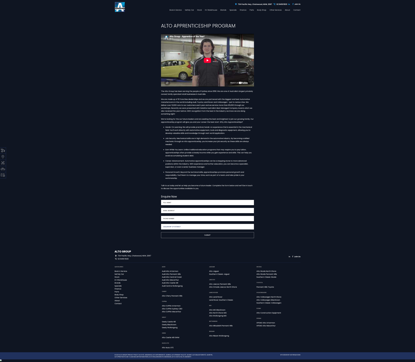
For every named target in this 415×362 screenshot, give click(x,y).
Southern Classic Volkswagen (268, 303)
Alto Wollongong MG (218, 316)
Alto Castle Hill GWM (170, 337)
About (287, 10)
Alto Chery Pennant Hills (172, 296)
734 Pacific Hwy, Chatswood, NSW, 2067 (255, 4)
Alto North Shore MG (218, 313)
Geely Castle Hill (169, 321)
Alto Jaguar (214, 271)
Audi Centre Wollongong (172, 286)
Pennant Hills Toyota (265, 287)
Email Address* (169, 210)
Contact (296, 10)
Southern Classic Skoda (266, 277)
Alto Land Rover (215, 297)
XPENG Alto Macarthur (266, 325)
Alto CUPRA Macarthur (171, 311)
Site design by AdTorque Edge (290, 355)
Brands (223, 10)
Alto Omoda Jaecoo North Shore (223, 287)
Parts (252, 10)
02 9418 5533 (281, 4)
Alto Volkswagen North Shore (268, 297)
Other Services (276, 10)
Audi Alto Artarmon (170, 271)
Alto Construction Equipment (268, 313)
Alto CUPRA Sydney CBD (172, 308)
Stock (199, 10)
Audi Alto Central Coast (172, 277)
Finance (243, 10)
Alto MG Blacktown (217, 310)
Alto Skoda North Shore (266, 271)
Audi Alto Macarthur (170, 280)
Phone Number (168, 219)
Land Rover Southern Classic (221, 300)
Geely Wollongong (169, 327)
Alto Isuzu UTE (168, 347)
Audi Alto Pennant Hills (171, 274)
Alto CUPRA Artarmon (171, 306)
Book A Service (176, 10)
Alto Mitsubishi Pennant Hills (221, 325)
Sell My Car (189, 10)
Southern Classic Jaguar (219, 274)
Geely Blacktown (169, 324)
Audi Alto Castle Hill (170, 283)
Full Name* (167, 202)
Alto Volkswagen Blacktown (268, 300)
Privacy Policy (133, 355)
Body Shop (261, 10)
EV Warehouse (211, 10)
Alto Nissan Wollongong (219, 336)
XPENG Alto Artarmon (265, 323)
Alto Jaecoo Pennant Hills (220, 284)
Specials (233, 10)
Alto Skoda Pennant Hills (266, 274)
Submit (207, 235)
